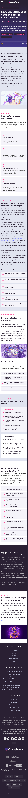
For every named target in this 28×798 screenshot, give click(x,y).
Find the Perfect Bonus (14, 674)
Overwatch (14, 650)
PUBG (14, 656)
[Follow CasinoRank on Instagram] (8, 738)
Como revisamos (14, 705)
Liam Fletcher (10, 43)
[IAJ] (14, 761)
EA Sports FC (14, 661)
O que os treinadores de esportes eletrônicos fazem (10, 682)
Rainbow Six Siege (14, 658)
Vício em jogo (23, 793)
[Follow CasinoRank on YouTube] (15, 738)
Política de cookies (15, 793)
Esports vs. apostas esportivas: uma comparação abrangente (11, 677)
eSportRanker (6, 21)
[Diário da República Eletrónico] (16, 757)
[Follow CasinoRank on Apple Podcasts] (23, 738)
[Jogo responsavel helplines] (11, 769)
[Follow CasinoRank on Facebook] (5, 738)
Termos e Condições (6, 793)
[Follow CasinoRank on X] (12, 738)
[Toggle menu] (2, 1)
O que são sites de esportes (14, 671)
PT (13, 742)
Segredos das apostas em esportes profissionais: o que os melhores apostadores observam (11, 687)
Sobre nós (14, 699)
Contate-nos (14, 702)
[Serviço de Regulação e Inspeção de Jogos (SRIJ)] (7, 757)
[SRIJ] (14, 765)
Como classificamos (14, 707)
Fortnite (14, 653)
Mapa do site (14, 795)
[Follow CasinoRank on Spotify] (19, 738)
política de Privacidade (14, 710)
